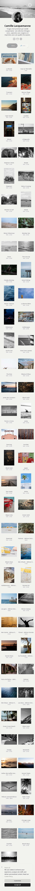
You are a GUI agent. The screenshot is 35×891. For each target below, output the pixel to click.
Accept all (17, 885)
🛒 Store (12, 45)
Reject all (7, 867)
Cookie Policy (8, 876)
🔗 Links (22, 45)
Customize (17, 881)
